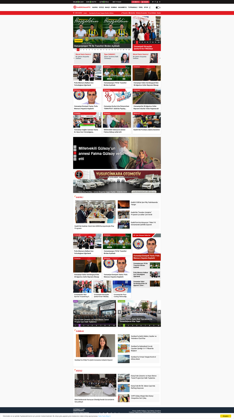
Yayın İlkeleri (150, 411)
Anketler (132, 13)
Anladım (225, 416)
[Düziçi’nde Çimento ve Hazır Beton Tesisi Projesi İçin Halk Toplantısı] (94, 312)
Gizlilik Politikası (141, 411)
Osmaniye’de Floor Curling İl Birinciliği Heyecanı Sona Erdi (146, 47)
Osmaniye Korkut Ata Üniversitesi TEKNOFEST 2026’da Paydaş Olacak (116, 108)
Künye (134, 411)
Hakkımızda (138, 412)
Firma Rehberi (152, 13)
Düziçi (101, 7)
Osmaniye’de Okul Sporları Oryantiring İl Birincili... (81, 297)
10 (158, 42)
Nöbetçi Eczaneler (141, 13)
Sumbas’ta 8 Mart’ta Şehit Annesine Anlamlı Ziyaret (94, 360)
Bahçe (107, 7)
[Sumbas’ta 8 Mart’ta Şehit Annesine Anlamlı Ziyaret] (95, 345)
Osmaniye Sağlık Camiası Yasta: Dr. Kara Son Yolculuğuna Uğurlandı (86, 132)
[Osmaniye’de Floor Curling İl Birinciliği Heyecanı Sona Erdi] (147, 28)
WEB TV (136, 2)
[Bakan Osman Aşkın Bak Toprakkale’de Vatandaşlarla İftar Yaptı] (139, 312)
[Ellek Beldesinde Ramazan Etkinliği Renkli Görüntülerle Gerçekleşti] (95, 385)
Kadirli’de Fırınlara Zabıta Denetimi (147, 130)
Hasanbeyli (122, 7)
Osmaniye (76, 412)
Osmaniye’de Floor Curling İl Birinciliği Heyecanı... (120, 297)
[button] (74, 58)
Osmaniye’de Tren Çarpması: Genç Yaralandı (106, 13)
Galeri (146, 2)
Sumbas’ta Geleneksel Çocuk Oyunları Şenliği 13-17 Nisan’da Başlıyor (142, 348)
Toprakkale (132, 7)
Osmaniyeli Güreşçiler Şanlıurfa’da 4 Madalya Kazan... (101, 297)
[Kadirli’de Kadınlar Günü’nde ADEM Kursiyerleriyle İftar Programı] (95, 211)
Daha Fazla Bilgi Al (104, 416)
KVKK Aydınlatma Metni (149, 412)
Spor (146, 7)
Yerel (141, 7)
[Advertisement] (65, 40)
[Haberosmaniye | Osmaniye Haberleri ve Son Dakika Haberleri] (82, 7)
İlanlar (159, 13)
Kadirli (95, 7)
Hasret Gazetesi (84, 412)
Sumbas (114, 7)
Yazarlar (125, 13)
